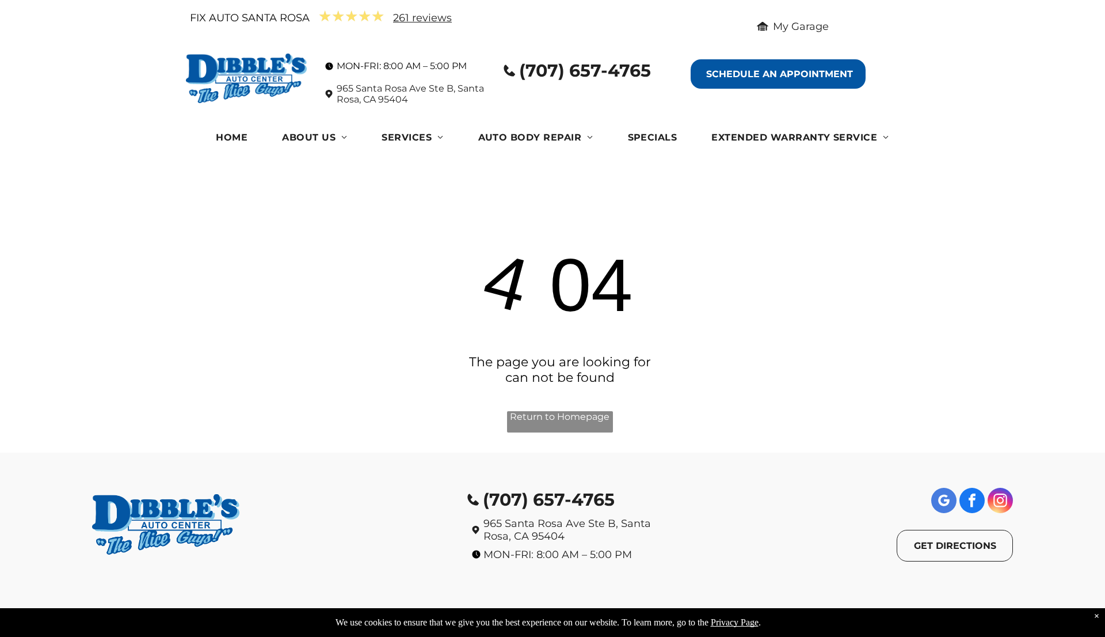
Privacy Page (735, 622)
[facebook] (972, 502)
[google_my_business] (944, 502)
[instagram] (1000, 502)
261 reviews (422, 18)
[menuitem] (232, 140)
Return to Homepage (559, 416)
